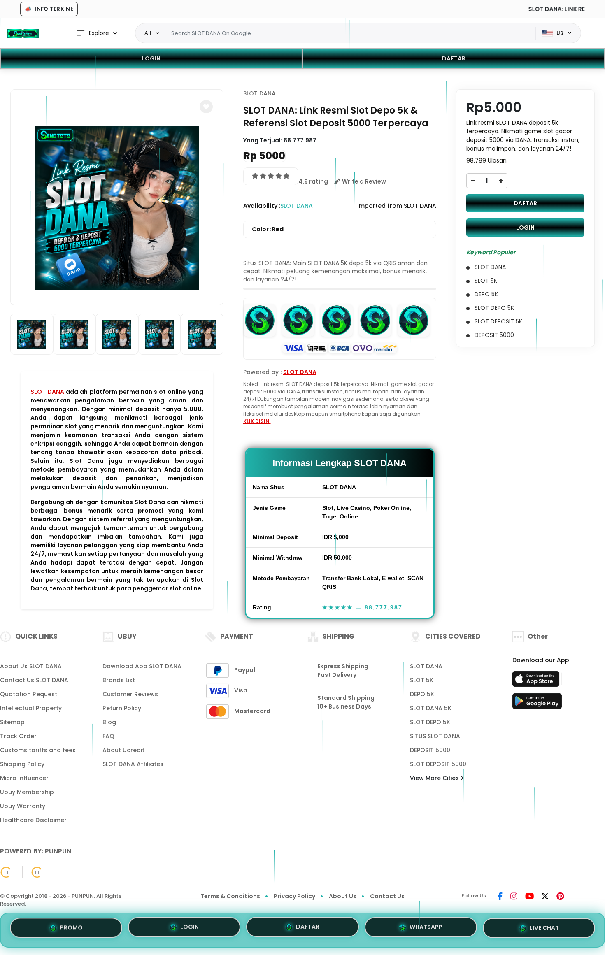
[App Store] (537, 681)
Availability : (261, 206)
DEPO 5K (422, 694)
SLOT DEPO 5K (430, 722)
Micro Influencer (24, 778)
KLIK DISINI (257, 421)
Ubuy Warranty (22, 806)
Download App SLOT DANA (142, 666)
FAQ (108, 736)
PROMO (71, 930)
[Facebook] (500, 897)
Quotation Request (28, 694)
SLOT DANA (47, 392)
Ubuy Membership (27, 792)
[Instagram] (514, 897)
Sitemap (12, 722)
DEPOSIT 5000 (430, 750)
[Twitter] (545, 897)
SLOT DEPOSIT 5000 (438, 764)
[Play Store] (537, 703)
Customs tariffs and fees (38, 750)
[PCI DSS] (6, 872)
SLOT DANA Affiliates (132, 764)
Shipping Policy (22, 764)
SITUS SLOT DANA (435, 736)
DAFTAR (453, 58)
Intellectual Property (31, 708)
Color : (268, 229)
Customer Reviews (130, 694)
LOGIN (151, 58)
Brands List (118, 680)
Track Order (18, 736)
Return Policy (121, 708)
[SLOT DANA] (22, 33)
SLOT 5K (421, 680)
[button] (206, 106)
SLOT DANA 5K (430, 708)
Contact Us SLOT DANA (34, 680)
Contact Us (387, 896)
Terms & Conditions (230, 896)
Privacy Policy (294, 896)
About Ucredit (123, 750)
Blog (109, 722)
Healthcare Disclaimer (33, 820)
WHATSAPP (426, 929)
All (147, 33)
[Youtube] (529, 897)
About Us (342, 896)
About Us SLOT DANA (31, 666)
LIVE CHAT (544, 927)
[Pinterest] (560, 897)
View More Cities (435, 778)
